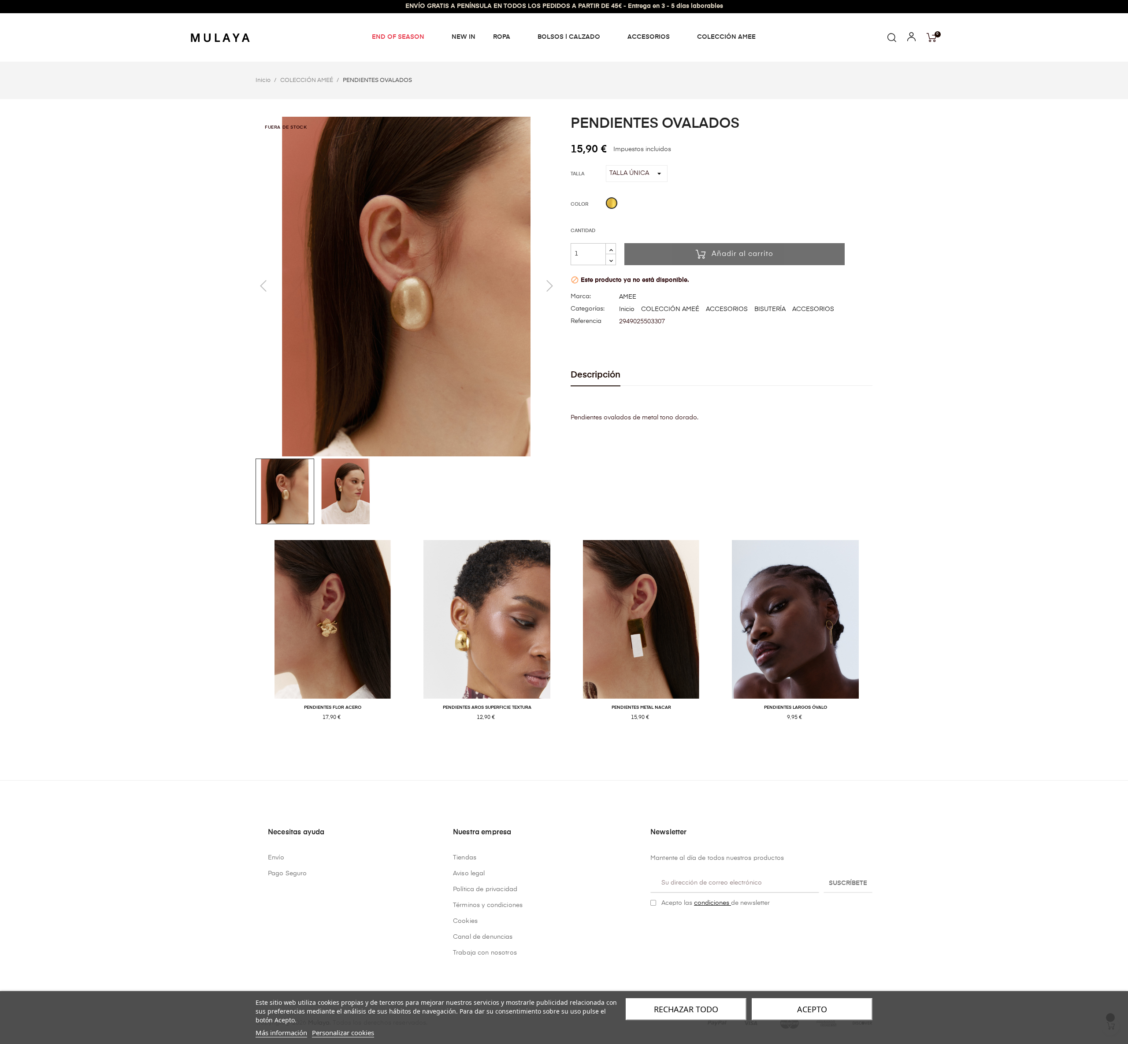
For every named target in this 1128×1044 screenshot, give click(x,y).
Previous (249, 640)
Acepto (812, 1009)
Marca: (581, 296)
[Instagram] (667, 925)
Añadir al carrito (742, 254)
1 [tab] (559, 746)
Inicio (626, 309)
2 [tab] (568, 746)
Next (879, 640)
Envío (276, 858)
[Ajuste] (911, 39)
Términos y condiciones (488, 905)
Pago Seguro (287, 873)
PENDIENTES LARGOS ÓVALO (795, 707)
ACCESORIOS (727, 309)
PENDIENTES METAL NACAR (641, 707)
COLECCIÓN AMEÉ (670, 309)
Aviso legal (469, 873)
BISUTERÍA (770, 309)
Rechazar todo (686, 1009)
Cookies (465, 921)
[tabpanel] (333, 640)
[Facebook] (653, 925)
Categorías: (588, 309)
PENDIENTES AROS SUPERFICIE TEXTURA (487, 707)
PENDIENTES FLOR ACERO (332, 707)
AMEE (627, 297)
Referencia (586, 321)
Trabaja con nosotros (485, 953)
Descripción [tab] (595, 375)
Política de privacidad (485, 889)
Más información (281, 1032)
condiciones (712, 903)
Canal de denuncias (483, 937)
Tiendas (464, 858)
